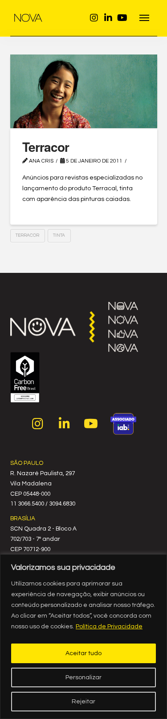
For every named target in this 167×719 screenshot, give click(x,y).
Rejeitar (83, 701)
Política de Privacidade (109, 626)
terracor (27, 235)
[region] (83, 636)
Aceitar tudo (83, 653)
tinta (59, 235)
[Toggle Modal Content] (144, 18)
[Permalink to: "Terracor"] (83, 91)
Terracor (45, 147)
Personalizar (83, 677)
